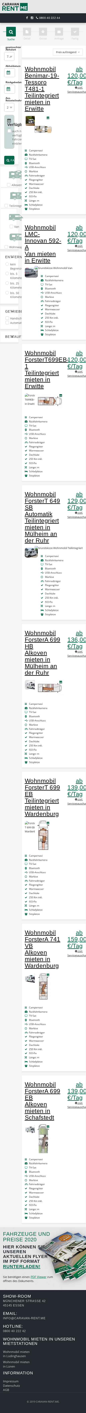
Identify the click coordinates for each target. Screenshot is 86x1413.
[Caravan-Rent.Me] (43, 6)
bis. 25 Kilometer (16, 285)
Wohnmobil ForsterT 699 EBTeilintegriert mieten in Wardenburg (42, 797)
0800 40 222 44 (49, 17)
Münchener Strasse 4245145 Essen (24, 1303)
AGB (6, 1390)
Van (16, 227)
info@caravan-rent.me (24, 1318)
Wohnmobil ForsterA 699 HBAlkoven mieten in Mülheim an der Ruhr (42, 653)
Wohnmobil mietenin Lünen (16, 1364)
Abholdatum (10, 65)
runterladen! (21, 1266)
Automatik (17, 323)
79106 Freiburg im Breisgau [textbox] (10, 56)
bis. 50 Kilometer (16, 295)
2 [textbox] (8, 107)
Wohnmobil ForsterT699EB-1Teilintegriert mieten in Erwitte (47, 369)
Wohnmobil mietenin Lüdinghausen (16, 1354)
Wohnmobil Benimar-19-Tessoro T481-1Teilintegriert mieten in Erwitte (42, 89)
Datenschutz (11, 1386)
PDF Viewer (38, 1277)
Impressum (11, 1381)
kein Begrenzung (18, 266)
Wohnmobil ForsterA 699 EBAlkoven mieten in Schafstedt (42, 1101)
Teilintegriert (18, 206)
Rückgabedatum (10, 82)
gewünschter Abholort (10, 48)
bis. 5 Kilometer (16, 276)
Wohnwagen (17, 247)
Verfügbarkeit (9, 124)
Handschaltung (20, 318)
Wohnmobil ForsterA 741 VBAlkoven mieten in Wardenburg (42, 949)
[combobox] (9, 56)
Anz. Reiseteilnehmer (10, 99)
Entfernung (9, 257)
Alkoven (17, 185)
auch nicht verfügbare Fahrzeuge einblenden (20, 137)
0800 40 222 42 (14, 1331)
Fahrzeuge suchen (12, 160)
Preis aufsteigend (66, 52)
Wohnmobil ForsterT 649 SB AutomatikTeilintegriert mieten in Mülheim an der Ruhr (42, 517)
